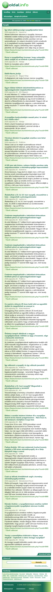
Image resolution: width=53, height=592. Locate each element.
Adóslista (41, 574)
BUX (8, 575)
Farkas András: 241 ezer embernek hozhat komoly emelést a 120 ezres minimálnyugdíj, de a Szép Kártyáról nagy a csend (25, 449)
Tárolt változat (12, 52)
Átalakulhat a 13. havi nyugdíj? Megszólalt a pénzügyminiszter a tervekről (23, 387)
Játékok (28, 12)
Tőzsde (43, 577)
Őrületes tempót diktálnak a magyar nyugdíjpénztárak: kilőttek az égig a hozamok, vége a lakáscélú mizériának (26, 336)
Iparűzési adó (6, 577)
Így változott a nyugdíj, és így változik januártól (25, 365)
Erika (28, 20)
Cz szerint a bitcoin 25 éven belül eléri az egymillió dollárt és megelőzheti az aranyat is (26, 305)
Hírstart (31, 589)
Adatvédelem (20, 589)
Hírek (13, 12)
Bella (33, 20)
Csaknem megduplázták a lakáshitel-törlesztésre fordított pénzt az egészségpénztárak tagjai (25, 216)
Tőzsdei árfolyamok (8, 579)
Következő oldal (44, 554)
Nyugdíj (32, 577)
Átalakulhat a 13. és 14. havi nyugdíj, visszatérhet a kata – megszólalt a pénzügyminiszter (26, 196)
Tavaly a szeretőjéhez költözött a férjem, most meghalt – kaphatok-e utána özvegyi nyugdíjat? (25, 537)
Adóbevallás (29, 574)
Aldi (46, 574)
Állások (35, 12)
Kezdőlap (7, 12)
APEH (4, 575)
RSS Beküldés (9, 585)
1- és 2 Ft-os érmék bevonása (10, 574)
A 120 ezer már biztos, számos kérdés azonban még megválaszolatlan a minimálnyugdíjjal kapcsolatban (26, 166)
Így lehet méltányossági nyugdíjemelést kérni (24, 30)
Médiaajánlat (8, 589)
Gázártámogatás (38, 575)
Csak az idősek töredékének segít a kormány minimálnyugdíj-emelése (23, 478)
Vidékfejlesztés (18, 579)
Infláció (46, 575)
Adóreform (35, 574)
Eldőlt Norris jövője (13, 74)
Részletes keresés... (41, 566)
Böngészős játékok (20, 16)
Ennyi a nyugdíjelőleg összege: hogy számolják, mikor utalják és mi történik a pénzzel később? (25, 58)
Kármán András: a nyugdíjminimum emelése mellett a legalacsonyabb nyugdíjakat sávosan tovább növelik (26, 506)
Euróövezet (30, 575)
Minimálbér (26, 577)
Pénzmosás (38, 577)
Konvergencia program (16, 577)
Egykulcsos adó (22, 575)
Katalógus (20, 12)
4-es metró (22, 574)
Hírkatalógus (8, 16)
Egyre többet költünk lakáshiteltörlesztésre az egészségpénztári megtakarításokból (24, 89)
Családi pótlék (14, 575)
